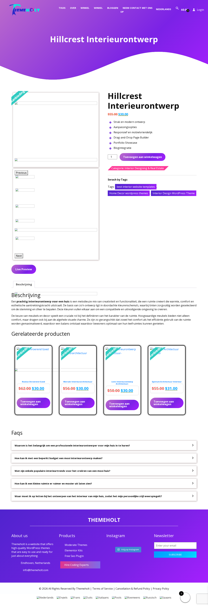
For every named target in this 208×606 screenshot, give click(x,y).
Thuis (62, 7)
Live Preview (23, 269)
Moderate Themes (76, 545)
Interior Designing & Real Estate (144, 168)
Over (73, 7)
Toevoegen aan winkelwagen (142, 157)
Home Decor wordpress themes (128, 193)
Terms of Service (102, 588)
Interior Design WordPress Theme (174, 193)
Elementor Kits (74, 550)
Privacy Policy (161, 588)
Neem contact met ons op (136, 9)
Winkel (85, 7)
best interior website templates (136, 187)
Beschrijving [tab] (24, 284)
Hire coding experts (76, 565)
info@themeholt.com (35, 570)
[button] (177, 8)
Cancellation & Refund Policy (133, 588)
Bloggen (112, 7)
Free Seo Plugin (74, 556)
